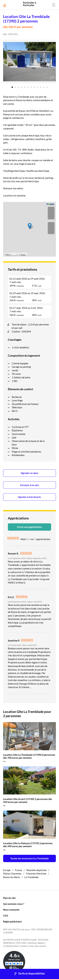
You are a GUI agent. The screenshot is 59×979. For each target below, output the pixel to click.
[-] (51, 216)
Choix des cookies (37, 946)
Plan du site (9, 897)
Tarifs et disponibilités (31, 973)
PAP (33, 929)
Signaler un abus (29, 473)
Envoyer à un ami (29, 485)
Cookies (23, 946)
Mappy (23, 254)
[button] (12, 86)
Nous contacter (11, 909)
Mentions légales (36, 943)
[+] (51, 210)
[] (51, 225)
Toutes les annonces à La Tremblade (29, 858)
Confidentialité (10, 946)
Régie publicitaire (12, 921)
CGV (5, 915)
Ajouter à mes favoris (29, 497)
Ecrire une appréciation (29, 527)
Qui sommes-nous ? (13, 903)
